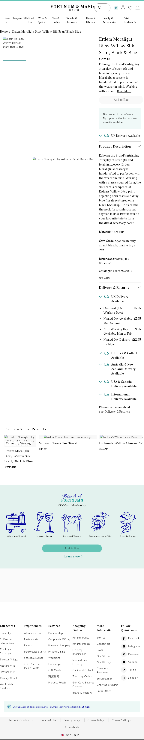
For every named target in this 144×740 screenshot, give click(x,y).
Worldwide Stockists (6, 686)
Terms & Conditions (20, 720)
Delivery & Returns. (117, 412)
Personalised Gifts (35, 651)
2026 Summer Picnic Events (32, 666)
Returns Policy (81, 637)
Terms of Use (48, 720)
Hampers (17, 18)
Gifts (25, 18)
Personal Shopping (59, 645)
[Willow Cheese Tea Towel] (68, 437)
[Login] (123, 7)
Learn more (72, 556)
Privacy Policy (72, 720)
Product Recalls (57, 682)
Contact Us (103, 643)
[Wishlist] (130, 8)
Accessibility (72, 727)
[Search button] (100, 8)
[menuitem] (8, 20)
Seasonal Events (33, 657)
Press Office (104, 691)
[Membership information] (116, 7)
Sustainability (104, 678)
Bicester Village (9, 659)
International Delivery (80, 662)
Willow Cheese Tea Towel (58, 443)
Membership (55, 633)
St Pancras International (7, 641)
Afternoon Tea (33, 633)
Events (28, 645)
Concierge (54, 664)
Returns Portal (81, 643)
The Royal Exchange (6, 651)
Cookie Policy (96, 720)
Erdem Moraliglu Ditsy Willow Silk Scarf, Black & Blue (18, 456)
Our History (104, 662)
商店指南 (53, 676)
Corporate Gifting (59, 639)
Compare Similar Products (25, 429)
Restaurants (31, 639)
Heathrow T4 (7, 672)
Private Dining (56, 651)
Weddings (54, 657)
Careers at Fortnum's (103, 670)
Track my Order (82, 676)
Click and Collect (83, 670)
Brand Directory (82, 692)
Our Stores (103, 656)
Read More (124, 91)
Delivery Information (79, 652)
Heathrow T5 (8, 665)
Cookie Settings (121, 720)
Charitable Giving (107, 684)
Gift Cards (54, 670)
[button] (138, 7)
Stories (101, 637)
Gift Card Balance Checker (83, 684)
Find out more (83, 707)
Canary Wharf (8, 678)
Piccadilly (5, 633)
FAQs (100, 650)
